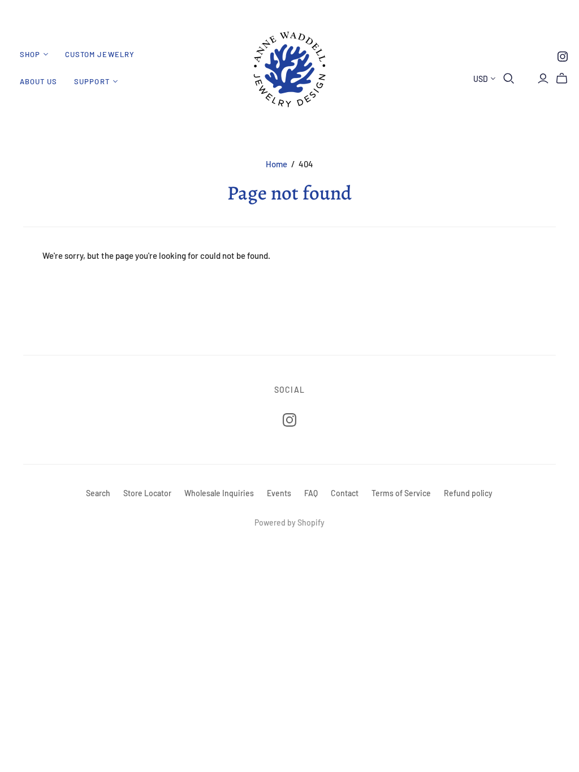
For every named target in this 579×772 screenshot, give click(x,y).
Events (279, 493)
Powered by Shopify (289, 522)
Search (98, 493)
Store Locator (147, 493)
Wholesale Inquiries (219, 493)
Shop (30, 54)
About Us (38, 81)
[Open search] (509, 78)
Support (91, 81)
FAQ (311, 493)
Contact (344, 493)
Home (276, 164)
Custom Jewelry (100, 54)
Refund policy (468, 493)
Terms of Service (401, 493)
